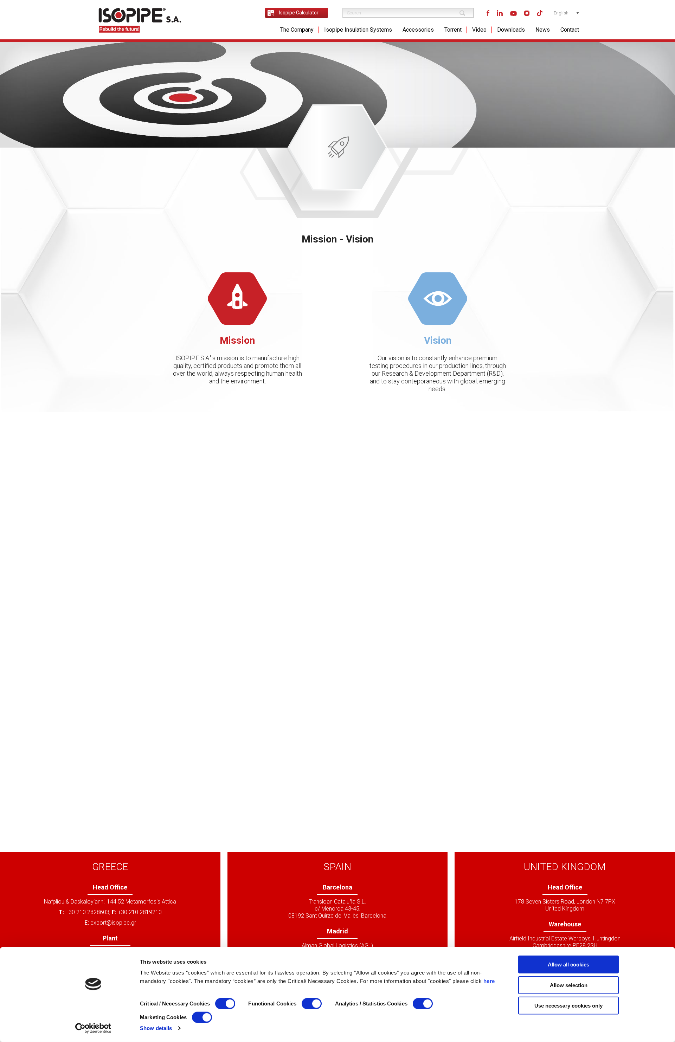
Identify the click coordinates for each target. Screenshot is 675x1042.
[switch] (312, 1003)
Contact (569, 29)
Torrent (453, 29)
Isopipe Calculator (299, 12)
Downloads (511, 29)
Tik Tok (539, 13)
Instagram (526, 13)
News (542, 29)
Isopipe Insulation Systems (358, 29)
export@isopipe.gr (113, 922)
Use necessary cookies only (568, 1006)
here (489, 981)
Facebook (488, 13)
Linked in (500, 13)
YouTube (513, 13)
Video (479, 29)
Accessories (418, 29)
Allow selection (568, 985)
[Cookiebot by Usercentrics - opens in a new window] (93, 1028)
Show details (156, 1028)
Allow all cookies (568, 964)
